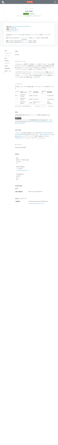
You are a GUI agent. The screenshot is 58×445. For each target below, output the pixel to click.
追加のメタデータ (8, 71)
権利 (6, 58)
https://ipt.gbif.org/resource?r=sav (36, 203)
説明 (6, 50)
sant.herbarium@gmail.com (22, 170)
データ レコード (8, 53)
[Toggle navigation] (55, 2)
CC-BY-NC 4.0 (15, 30)
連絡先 (6, 65)
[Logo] (3, 2)
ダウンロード (25, 37)
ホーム (26, 8)
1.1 (17, 102)
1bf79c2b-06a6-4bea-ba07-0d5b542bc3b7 (21, 26)
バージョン (7, 55)
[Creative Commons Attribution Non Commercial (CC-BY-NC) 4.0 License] (18, 118)
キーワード (7, 63)
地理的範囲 (7, 68)
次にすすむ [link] (50, 106)
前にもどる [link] (38, 106)
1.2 (17, 99)
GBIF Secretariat (44, 134)
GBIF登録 (7, 60)
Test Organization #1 (14, 29)
